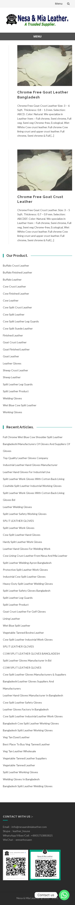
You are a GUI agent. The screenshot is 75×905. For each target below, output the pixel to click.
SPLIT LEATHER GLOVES (18, 520)
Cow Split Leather (13, 314)
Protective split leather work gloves (25, 569)
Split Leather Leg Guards (18, 384)
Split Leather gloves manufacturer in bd (27, 660)
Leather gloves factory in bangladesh (26, 709)
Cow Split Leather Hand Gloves (21, 534)
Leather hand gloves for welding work (26, 548)
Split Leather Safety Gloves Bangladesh (26, 590)
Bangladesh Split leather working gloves (28, 730)
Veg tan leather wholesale (19, 751)
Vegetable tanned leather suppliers (25, 758)
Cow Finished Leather (16, 293)
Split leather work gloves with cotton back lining (33, 479)
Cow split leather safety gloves (22, 702)
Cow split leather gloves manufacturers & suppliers (34, 674)
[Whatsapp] (64, 895)
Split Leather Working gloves (20, 772)
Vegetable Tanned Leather (19, 765)
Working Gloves (12, 412)
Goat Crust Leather (15, 342)
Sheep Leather (12, 377)
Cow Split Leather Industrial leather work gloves (33, 716)
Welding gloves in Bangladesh (21, 779)
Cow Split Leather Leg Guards (21, 321)
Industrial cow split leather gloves (24, 576)
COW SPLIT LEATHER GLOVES (22, 667)
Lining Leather (11, 618)
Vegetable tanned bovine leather (23, 632)
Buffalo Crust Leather (16, 265)
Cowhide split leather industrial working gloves (32, 485)
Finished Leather (13, 335)
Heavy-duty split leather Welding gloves (28, 583)
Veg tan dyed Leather (16, 737)
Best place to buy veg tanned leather (26, 744)
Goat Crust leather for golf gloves (24, 611)
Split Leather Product (16, 391)
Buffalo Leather (12, 279)
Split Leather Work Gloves (18, 527)
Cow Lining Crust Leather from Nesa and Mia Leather (35, 555)
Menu (58, 3)
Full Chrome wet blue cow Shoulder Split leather (32, 437)
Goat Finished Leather (16, 349)
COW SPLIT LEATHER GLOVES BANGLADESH (31, 653)
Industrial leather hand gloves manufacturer (30, 465)
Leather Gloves (12, 363)
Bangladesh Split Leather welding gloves (27, 786)
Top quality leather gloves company (25, 458)
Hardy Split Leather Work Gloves (22, 541)
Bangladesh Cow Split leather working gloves (31, 723)
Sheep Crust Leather (15, 370)
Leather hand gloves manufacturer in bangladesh (33, 695)
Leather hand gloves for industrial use (26, 472)
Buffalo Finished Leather (17, 272)
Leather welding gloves (17, 507)
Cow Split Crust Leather (17, 307)
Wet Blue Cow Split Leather (19, 405)
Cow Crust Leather (14, 286)
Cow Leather (10, 300)
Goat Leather (11, 356)
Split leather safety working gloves (25, 513)
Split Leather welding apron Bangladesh (27, 562)
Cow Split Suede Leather (18, 328)
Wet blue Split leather (16, 625)
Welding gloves (12, 398)
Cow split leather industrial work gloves (28, 639)
